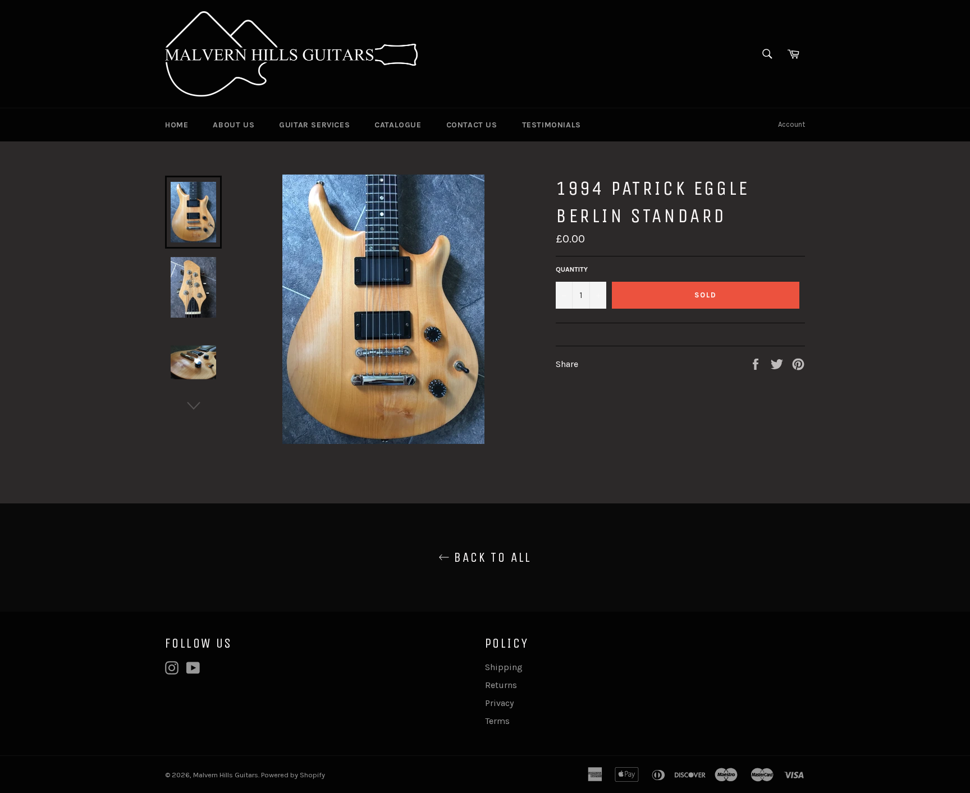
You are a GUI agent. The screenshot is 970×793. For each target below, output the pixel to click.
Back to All (491, 557)
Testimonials (551, 125)
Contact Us (471, 125)
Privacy (499, 703)
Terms (497, 721)
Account (791, 124)
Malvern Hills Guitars (225, 775)
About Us (233, 125)
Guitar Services (314, 125)
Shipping (504, 667)
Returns (501, 685)
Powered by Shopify (293, 775)
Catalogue (397, 125)
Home (176, 125)
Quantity (572, 269)
